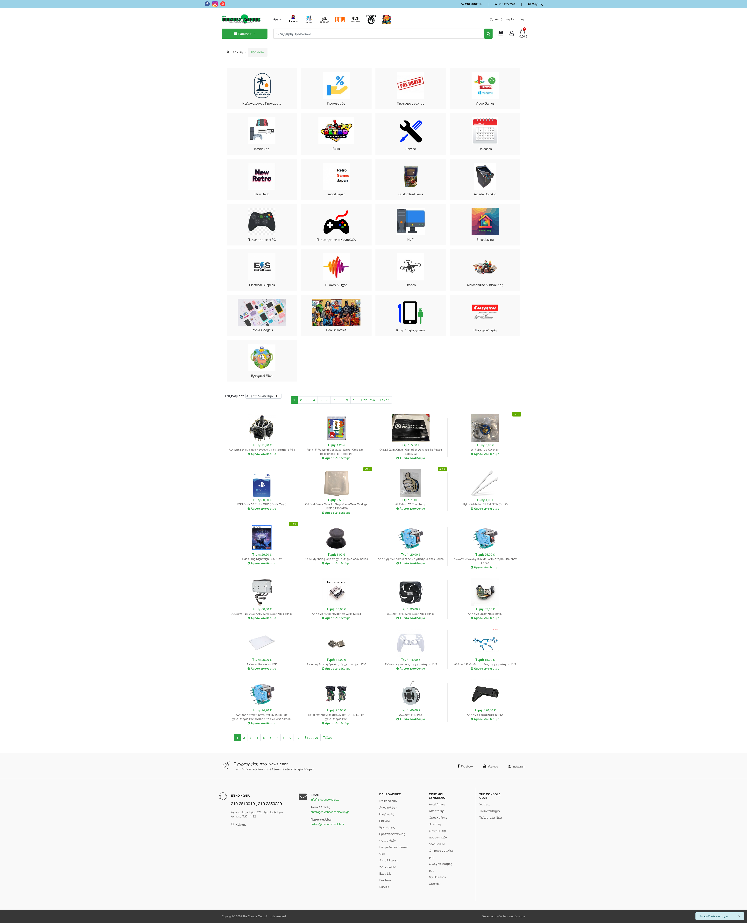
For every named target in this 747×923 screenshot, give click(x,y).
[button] (522, 36)
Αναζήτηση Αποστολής (510, 19)
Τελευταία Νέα (490, 817)
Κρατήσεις (387, 827)
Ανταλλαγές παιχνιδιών (388, 863)
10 (354, 400)
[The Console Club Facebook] (207, 4)
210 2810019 (473, 4)
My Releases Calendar (437, 880)
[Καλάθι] (522, 31)
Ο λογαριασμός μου (440, 867)
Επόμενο (368, 400)
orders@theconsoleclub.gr (327, 824)
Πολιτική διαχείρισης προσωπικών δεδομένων (438, 834)
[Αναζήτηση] (488, 34)
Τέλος (384, 400)
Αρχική (277, 19)
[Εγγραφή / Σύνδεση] (511, 33)
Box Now (385, 880)
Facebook (467, 766)
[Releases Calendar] (500, 33)
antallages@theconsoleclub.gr (330, 812)
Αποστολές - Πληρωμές (388, 810)
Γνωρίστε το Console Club (393, 850)
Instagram (518, 766)
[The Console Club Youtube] (223, 4)
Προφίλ (384, 820)
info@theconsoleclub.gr (325, 799)
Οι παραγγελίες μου (441, 853)
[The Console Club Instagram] (215, 4)
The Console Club (253, 916)
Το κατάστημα (489, 811)
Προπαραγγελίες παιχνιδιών (392, 837)
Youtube (493, 766)
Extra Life (385, 873)
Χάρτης (537, 4)
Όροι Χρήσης (438, 817)
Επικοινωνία (388, 801)
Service (384, 887)
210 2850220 (507, 4)
